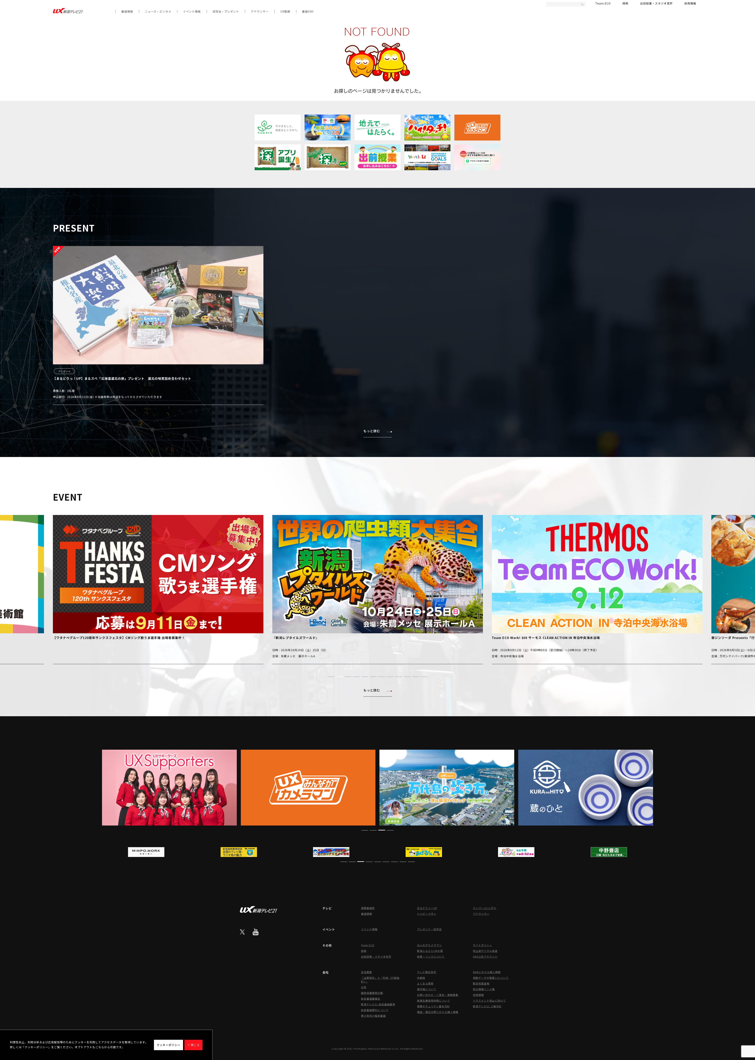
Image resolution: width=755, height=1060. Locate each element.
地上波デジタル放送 (485, 951)
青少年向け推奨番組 (373, 1016)
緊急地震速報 (481, 983)
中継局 (421, 978)
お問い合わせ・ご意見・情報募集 (437, 995)
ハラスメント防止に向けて (489, 1000)
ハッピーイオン (426, 914)
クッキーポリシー (168, 1045)
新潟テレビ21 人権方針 (487, 1006)
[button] (356, 676)
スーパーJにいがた (484, 908)
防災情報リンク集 (484, 989)
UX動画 (285, 11)
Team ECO (603, 3)
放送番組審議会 (370, 998)
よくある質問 (425, 983)
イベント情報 (192, 11)
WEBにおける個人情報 (487, 972)
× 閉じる (193, 1045)
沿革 (363, 987)
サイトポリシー (482, 945)
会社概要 (366, 972)
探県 (625, 3)
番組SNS (308, 11)
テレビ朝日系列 (426, 972)
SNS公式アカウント (485, 956)
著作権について (426, 989)
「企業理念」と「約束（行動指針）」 (380, 979)
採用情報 (690, 3)
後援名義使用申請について (433, 1000)
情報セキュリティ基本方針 (433, 1006)
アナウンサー (260, 11)
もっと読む (371, 430)
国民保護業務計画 (372, 993)
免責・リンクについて (431, 956)
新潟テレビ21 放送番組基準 (378, 1004)
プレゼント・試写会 (429, 929)
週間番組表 (368, 908)
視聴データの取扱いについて (491, 978)
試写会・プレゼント (226, 11)
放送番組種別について (375, 1010)
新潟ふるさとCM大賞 (430, 951)
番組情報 (127, 11)
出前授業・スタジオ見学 (656, 3)
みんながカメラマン (429, 945)
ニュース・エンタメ (158, 11)
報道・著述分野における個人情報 (437, 1012)
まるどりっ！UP (427, 908)
